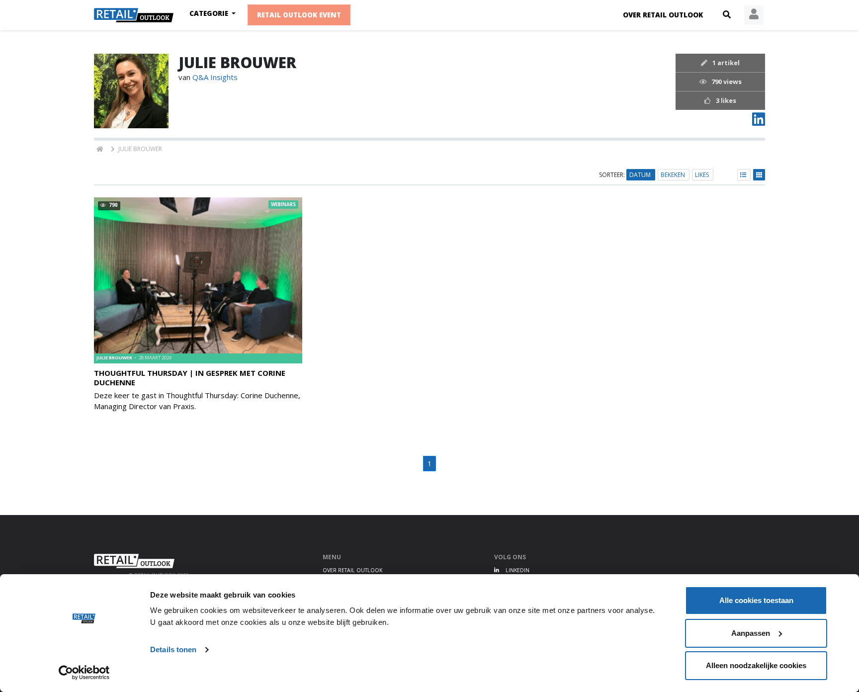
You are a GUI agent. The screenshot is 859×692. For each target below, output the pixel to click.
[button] (727, 15)
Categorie (209, 13)
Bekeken (674, 175)
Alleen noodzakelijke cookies (756, 665)
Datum (640, 175)
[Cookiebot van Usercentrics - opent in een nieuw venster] (84, 672)
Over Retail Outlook (663, 14)
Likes (702, 175)
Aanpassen (750, 633)
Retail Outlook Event (299, 15)
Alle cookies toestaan (756, 600)
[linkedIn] (758, 122)
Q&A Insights (215, 77)
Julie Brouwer (114, 357)
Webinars (283, 204)
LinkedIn (516, 570)
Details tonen (173, 649)
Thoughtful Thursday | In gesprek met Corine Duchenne (189, 377)
